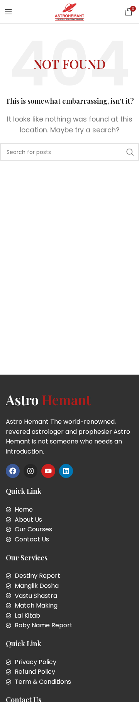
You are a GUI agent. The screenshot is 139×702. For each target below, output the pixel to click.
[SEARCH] (130, 152)
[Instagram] (30, 471)
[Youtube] (48, 471)
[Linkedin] (66, 471)
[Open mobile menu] (8, 11)
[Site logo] (69, 11)
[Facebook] (13, 471)
